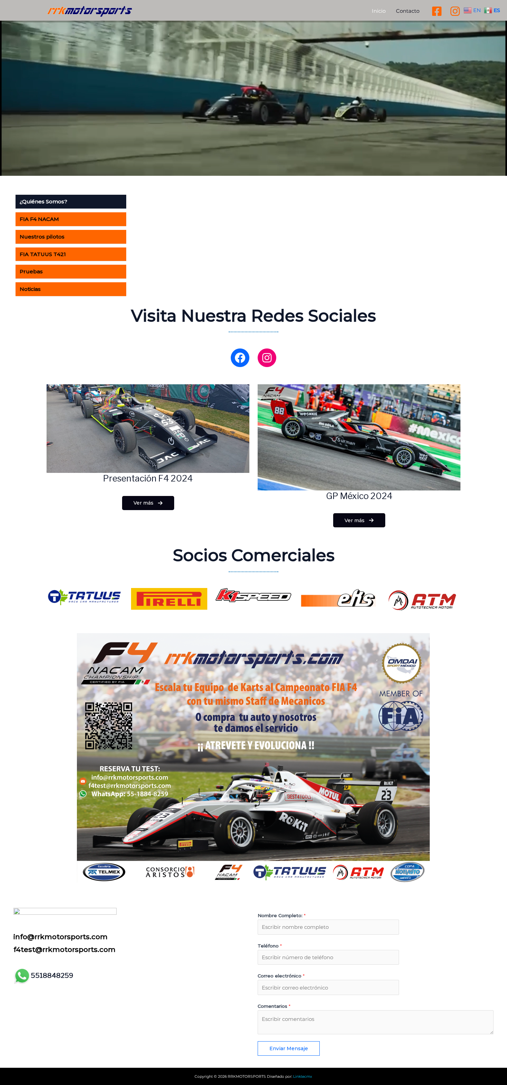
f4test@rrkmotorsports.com (64, 949)
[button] (148, 503)
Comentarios (274, 1006)
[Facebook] (436, 11)
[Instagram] (455, 11)
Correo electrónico (281, 975)
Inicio (379, 11)
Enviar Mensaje (288, 1048)
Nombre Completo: (282, 915)
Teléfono (270, 946)
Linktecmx (302, 1076)
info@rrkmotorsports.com (60, 937)
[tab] (71, 202)
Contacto (407, 11)
